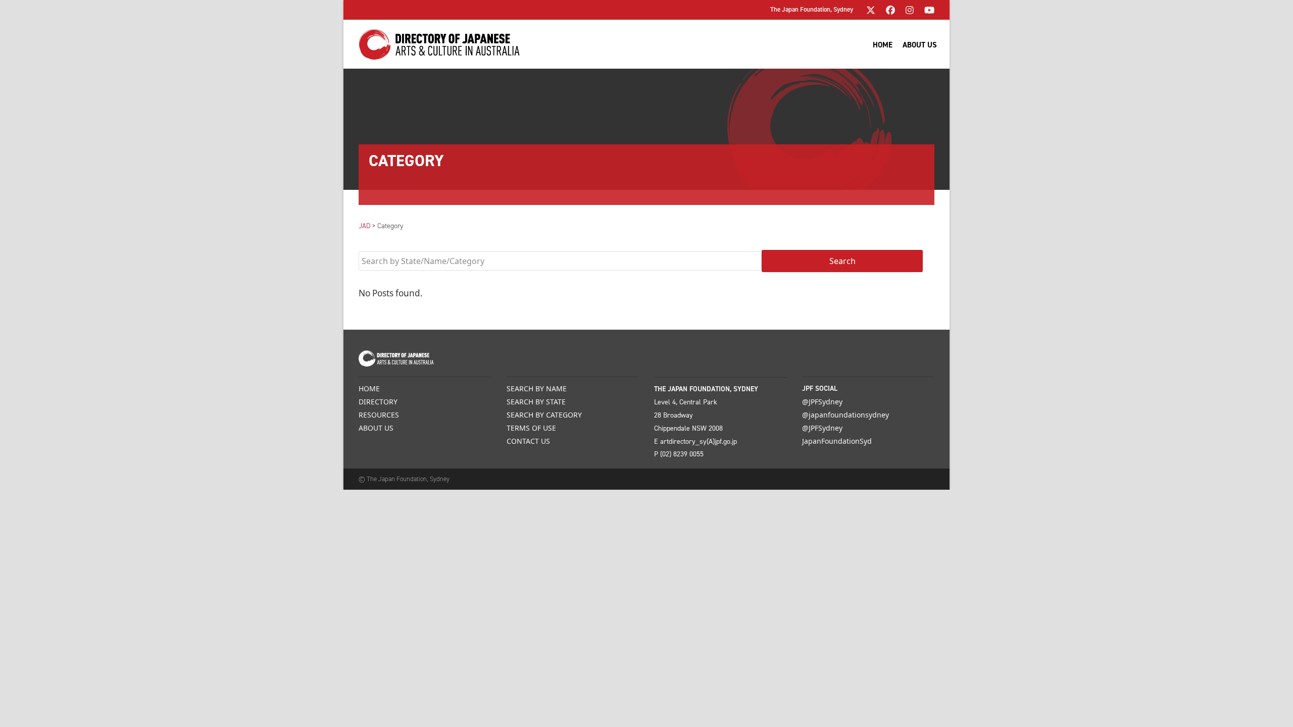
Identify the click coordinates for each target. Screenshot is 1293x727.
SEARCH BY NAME (537, 388)
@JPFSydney (822, 401)
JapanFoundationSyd (837, 441)
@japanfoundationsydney (845, 415)
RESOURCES (379, 415)
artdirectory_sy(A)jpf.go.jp (698, 441)
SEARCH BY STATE (536, 401)
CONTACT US (528, 441)
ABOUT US (376, 428)
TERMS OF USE (531, 428)
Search (842, 261)
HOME (369, 388)
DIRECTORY (378, 401)
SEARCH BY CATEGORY (544, 415)
